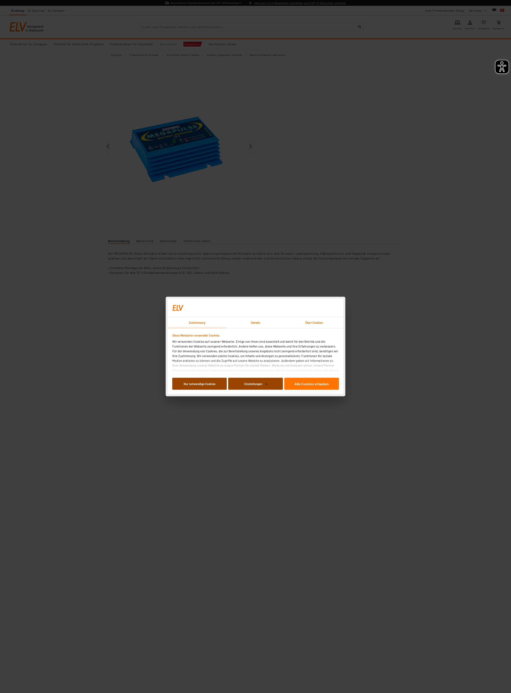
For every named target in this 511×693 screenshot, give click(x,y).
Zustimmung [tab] (197, 322)
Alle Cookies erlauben (311, 383)
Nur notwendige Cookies (199, 383)
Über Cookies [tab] (314, 322)
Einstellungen (253, 383)
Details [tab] (255, 322)
